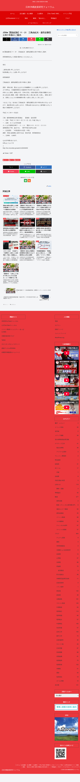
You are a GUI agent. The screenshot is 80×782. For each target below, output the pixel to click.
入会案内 (35, 765)
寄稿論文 (54, 767)
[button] (48, 39)
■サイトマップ (61, 30)
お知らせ (6, 160)
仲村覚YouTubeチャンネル (10, 321)
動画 (77, 765)
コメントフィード (60, 333)
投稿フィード (59, 329)
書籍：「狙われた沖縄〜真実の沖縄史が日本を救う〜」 (36, 767)
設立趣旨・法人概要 (26, 765)
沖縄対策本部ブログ (8, 336)
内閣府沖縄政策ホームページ (11, 352)
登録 (56, 321)
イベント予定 (59, 765)
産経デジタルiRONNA (8, 348)
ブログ (12, 160)
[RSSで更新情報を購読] (29, 180)
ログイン (58, 325)
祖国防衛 (18, 160)
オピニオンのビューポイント (11, 344)
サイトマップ (75, 767)
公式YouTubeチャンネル (9, 325)
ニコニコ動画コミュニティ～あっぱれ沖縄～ (13, 330)
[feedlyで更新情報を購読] (25, 180)
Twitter (4, 340)
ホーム (18, 765)
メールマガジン (66, 767)
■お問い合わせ (71, 30)
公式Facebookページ (69, 765)
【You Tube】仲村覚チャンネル (47, 765)
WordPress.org (59, 337)
